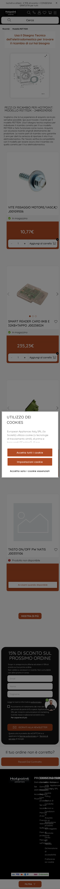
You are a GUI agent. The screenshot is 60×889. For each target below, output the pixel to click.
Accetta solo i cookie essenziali (30, 470)
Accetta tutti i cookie (30, 452)
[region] (30, 444)
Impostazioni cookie (30, 461)
